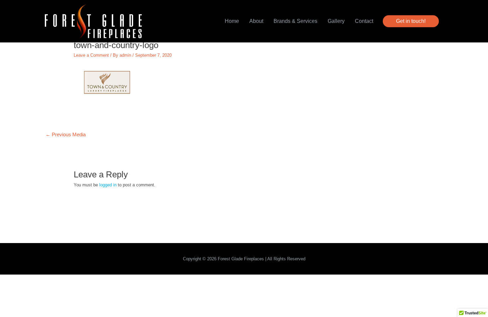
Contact (364, 21)
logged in (108, 184)
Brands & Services (295, 21)
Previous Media (65, 134)
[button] (411, 21)
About (256, 21)
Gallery (336, 21)
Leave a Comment (91, 55)
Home (232, 21)
